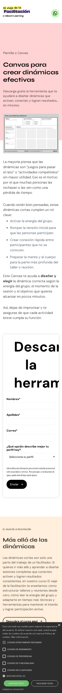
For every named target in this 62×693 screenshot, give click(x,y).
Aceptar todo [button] (16, 683)
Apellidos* (13, 414)
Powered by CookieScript (13, 689)
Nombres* (13, 399)
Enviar (14, 484)
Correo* (12, 430)
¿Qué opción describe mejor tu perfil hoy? (28, 448)
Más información (19, 637)
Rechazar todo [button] (45, 683)
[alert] (31, 657)
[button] (31, 676)
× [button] (59, 625)
